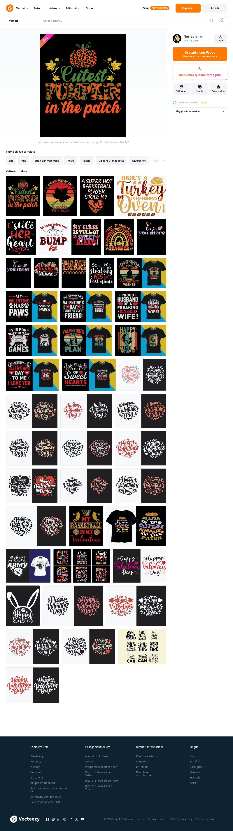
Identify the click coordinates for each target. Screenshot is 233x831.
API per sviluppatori (42, 783)
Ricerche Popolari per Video (98, 787)
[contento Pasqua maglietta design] (23, 606)
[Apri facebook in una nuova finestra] (47, 819)
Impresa (35, 772)
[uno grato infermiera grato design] (46, 273)
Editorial (71, 8)
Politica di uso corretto (207, 819)
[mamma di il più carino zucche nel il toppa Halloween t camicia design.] (136, 526)
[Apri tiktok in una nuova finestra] (70, 819)
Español (195, 761)
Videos (53, 8)
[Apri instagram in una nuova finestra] (53, 819)
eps (11, 160)
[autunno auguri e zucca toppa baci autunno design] (60, 196)
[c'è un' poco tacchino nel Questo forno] (74, 273)
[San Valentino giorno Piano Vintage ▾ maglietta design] (86, 340)
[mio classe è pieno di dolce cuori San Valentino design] (86, 237)
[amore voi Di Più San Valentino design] (151, 237)
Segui (220, 40)
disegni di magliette (111, 160)
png (23, 160)
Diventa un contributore (144, 773)
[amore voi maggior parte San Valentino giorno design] (18, 273)
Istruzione (36, 777)
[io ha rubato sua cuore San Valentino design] (21, 237)
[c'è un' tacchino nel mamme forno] (141, 196)
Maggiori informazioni (188, 111)
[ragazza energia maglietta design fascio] (142, 646)
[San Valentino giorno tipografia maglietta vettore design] (139, 566)
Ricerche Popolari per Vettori (98, 773)
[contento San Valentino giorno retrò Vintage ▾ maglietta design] (140, 340)
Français (195, 777)
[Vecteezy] (9, 8)
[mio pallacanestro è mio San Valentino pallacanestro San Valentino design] (86, 526)
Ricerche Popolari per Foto (101, 780)
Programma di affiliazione (101, 767)
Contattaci (142, 761)
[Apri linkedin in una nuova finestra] (58, 819)
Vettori (20, 8)
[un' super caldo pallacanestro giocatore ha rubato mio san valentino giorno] (97, 196)
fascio (86, 160)
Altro (193, 782)
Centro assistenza (147, 756)
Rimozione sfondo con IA (45, 796)
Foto (37, 8)
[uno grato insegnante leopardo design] (119, 237)
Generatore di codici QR (45, 802)
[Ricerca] (211, 20)
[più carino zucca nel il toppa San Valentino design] (23, 196)
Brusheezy (36, 756)
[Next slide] (161, 160)
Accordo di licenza (96, 756)
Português (196, 767)
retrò (70, 160)
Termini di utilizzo (157, 819)
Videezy (35, 767)
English (194, 756)
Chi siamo (142, 767)
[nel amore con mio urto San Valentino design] (54, 237)
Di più (89, 8)
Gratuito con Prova (200, 54)
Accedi (215, 8)
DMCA (89, 761)
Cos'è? (204, 102)
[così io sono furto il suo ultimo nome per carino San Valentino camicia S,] (101, 273)
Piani (145, 8)
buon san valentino (46, 160)
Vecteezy (35, 761)
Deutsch (195, 772)
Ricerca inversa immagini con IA (48, 789)
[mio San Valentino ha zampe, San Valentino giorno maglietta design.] (31, 306)
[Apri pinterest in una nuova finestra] (64, 819)
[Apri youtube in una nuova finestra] (82, 819)
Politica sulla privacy (181, 819)
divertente (139, 160)
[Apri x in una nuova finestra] (76, 819)
